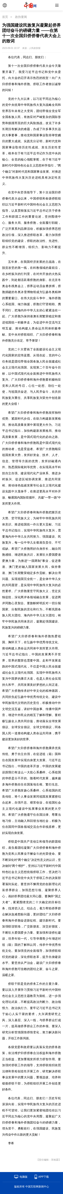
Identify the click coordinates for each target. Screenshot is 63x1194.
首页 (5, 17)
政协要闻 (21, 17)
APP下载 (43, 1176)
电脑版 (23, 1176)
